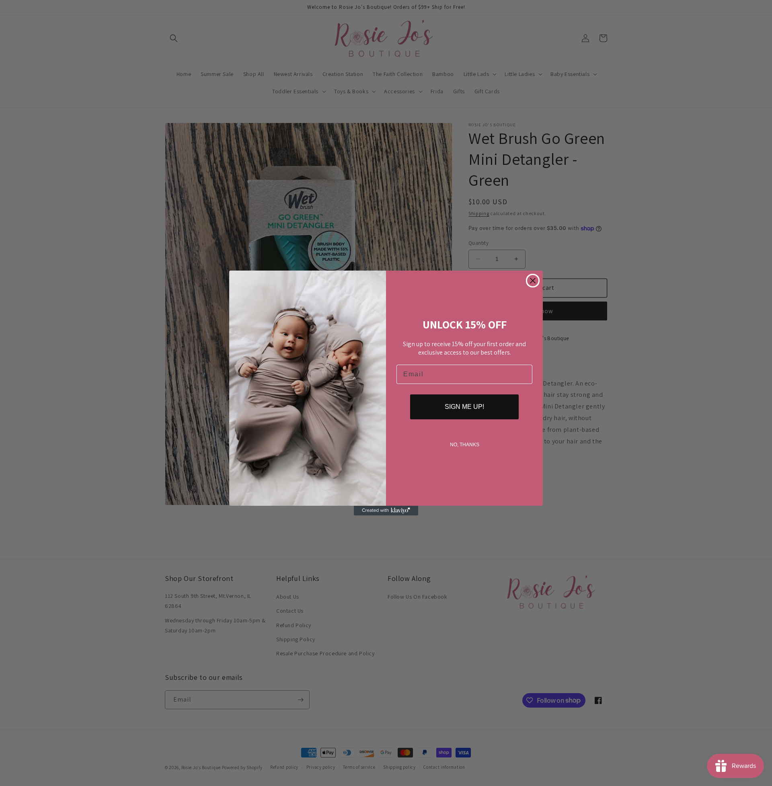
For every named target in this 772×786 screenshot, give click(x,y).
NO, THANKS (464, 444)
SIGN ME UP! (464, 406)
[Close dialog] (533, 281)
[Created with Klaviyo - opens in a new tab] (386, 510)
